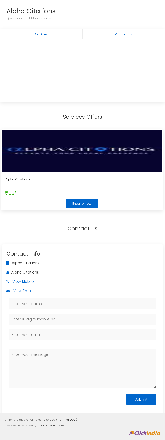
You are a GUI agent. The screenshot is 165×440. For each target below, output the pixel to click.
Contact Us (123, 34)
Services (41, 34)
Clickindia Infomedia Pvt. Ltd (53, 425)
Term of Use (66, 420)
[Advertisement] (82, 71)
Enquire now (81, 203)
